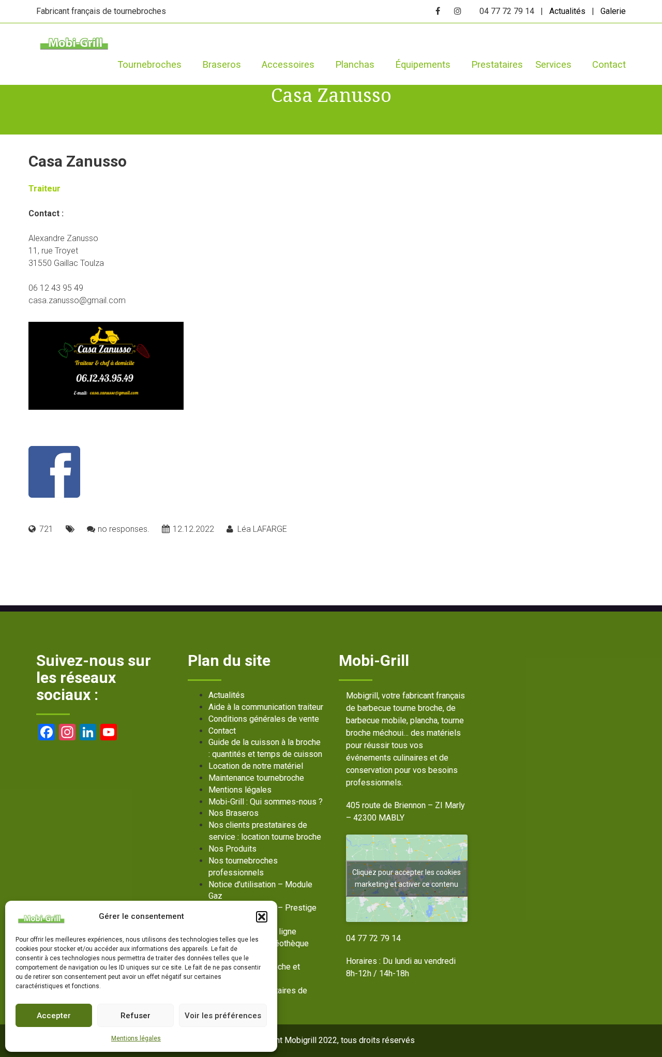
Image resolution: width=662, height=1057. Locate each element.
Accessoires (288, 64)
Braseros (221, 64)
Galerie (613, 11)
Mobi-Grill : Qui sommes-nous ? (265, 802)
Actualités (567, 11)
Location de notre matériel (255, 766)
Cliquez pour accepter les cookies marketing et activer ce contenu (406, 878)
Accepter (54, 1015)
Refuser (136, 1015)
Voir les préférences (223, 1015)
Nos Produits (232, 849)
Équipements (422, 64)
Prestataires (497, 64)
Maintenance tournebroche (256, 778)
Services (553, 64)
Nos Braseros (233, 813)
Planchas (354, 64)
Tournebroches (149, 64)
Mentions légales (136, 1038)
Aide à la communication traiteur (265, 707)
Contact (609, 64)
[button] (262, 917)
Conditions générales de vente (263, 719)
